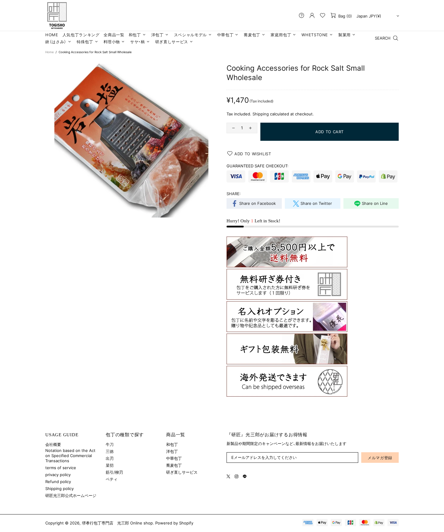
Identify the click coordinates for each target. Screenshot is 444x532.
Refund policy (58, 481)
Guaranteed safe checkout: (257, 165)
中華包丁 (174, 458)
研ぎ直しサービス (182, 472)
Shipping (261, 113)
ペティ (111, 479)
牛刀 (110, 444)
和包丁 (172, 444)
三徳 (110, 451)
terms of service (60, 467)
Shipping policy (59, 488)
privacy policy (58, 474)
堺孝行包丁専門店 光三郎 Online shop (56, 15)
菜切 (110, 465)
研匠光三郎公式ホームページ (70, 495)
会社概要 (53, 444)
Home (49, 52)
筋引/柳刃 (114, 472)
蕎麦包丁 (174, 465)
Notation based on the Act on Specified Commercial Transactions (70, 455)
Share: (234, 193)
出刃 (110, 458)
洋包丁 (172, 451)
